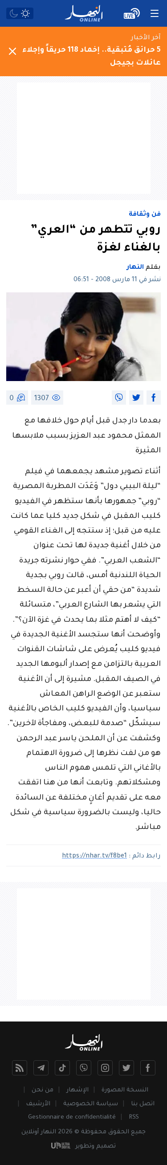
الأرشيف (38, 1104)
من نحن (42, 1090)
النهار (135, 267)
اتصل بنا (143, 1104)
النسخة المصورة (125, 1090)
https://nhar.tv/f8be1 (94, 856)
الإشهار (77, 1090)
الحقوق (118, 1132)
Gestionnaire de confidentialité (72, 1117)
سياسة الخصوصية (90, 1104)
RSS (134, 1117)
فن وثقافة (145, 214)
